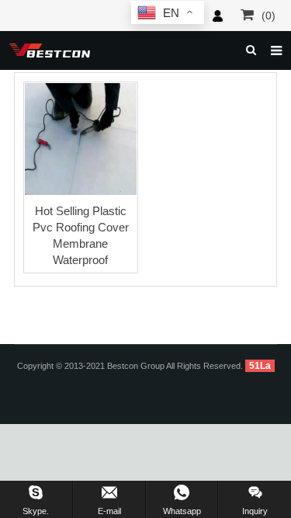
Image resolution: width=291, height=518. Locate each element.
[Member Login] (217, 15)
